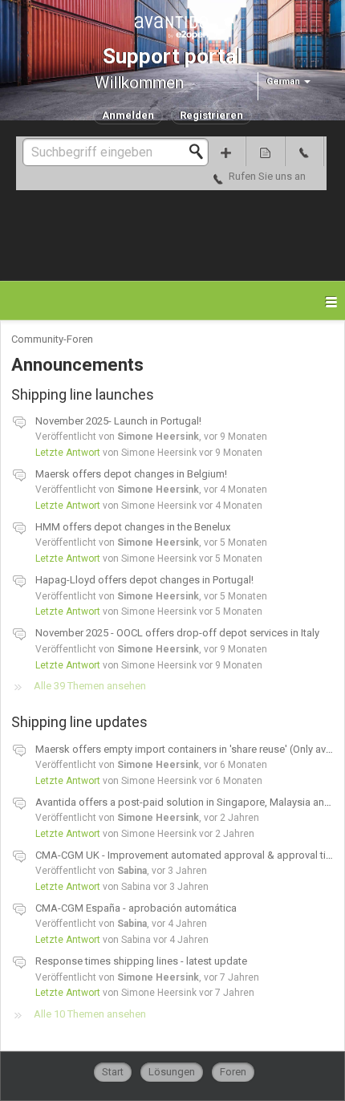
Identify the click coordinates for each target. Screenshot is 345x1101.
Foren (233, 1072)
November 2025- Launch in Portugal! (118, 421)
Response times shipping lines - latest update (141, 961)
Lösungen (171, 1072)
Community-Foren (52, 339)
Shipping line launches (94, 394)
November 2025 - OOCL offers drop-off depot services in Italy (177, 633)
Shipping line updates (91, 721)
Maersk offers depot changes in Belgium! (131, 474)
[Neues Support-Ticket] (226, 151)
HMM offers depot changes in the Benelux (132, 527)
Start (113, 1072)
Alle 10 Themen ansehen (90, 1014)
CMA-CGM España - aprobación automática (136, 908)
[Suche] (201, 152)
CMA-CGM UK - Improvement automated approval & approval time (187, 855)
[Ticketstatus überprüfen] (265, 151)
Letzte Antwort (67, 452)
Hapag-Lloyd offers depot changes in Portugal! (144, 580)
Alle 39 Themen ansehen (90, 686)
